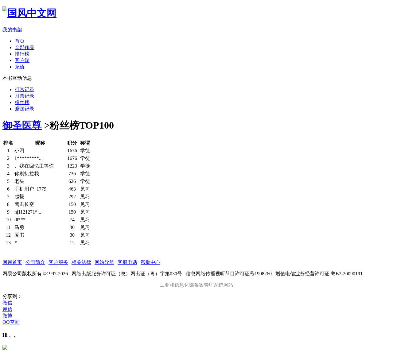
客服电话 (127, 262)
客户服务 (58, 262)
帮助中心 (150, 262)
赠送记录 (24, 108)
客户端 (22, 60)
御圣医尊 (22, 125)
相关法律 (81, 262)
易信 (7, 309)
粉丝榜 (22, 102)
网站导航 (104, 262)
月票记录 (24, 96)
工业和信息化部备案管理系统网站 (196, 285)
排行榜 (22, 53)
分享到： (12, 296)
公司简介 (35, 262)
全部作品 (24, 47)
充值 (20, 66)
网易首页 (12, 262)
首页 (20, 41)
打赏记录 (24, 89)
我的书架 (12, 29)
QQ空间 (11, 322)
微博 (7, 315)
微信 (7, 302)
